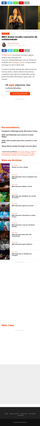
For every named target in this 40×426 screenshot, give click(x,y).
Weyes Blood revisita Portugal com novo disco (19, 146)
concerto (5, 152)
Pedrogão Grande (11, 154)
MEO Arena (7, 55)
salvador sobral (30, 154)
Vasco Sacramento (23, 155)
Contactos (23, 413)
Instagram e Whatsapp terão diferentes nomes (19, 131)
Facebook (21, 415)
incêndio (28, 152)
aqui (12, 84)
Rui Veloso (20, 154)
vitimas (31, 155)
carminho (33, 151)
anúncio (27, 151)
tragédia (13, 155)
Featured (22, 152)
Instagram (32, 413)
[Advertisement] (20, 113)
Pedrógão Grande (18, 62)
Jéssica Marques (13, 43)
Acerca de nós (14, 413)
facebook (16, 152)
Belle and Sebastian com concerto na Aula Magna (17, 136)
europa (10, 152)
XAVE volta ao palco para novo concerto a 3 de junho (19, 141)
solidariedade (6, 155)
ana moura (21, 151)
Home (6, 413)
